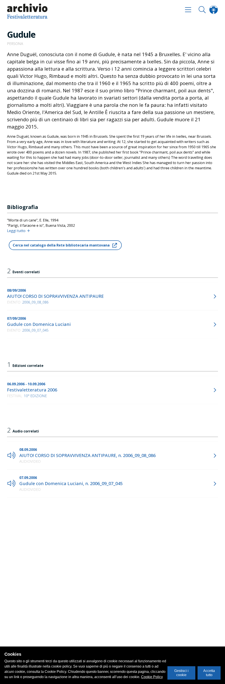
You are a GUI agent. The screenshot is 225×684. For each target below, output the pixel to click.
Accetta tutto (209, 673)
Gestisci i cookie (181, 673)
